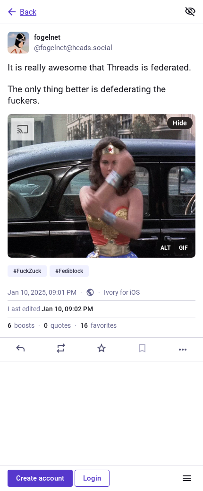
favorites (98, 325)
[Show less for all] (190, 11)
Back (28, 12)
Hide (180, 123)
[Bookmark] (142, 348)
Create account (40, 478)
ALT (165, 248)
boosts (21, 325)
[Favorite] (101, 348)
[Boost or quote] (61, 348)
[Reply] (20, 348)
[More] (182, 349)
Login (92, 478)
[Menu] (186, 478)
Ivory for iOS (122, 292)
